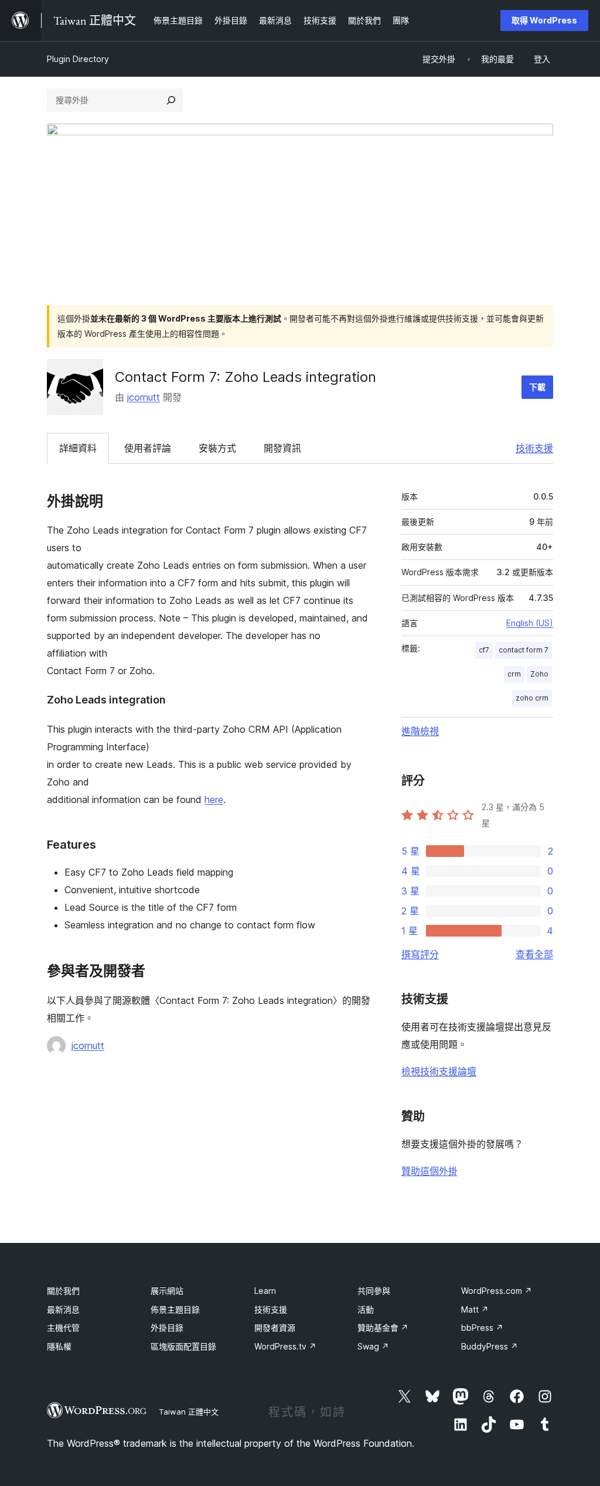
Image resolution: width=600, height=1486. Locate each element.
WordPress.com (496, 1291)
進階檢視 (420, 731)
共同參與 (373, 1291)
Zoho (539, 673)
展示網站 (167, 1291)
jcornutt (143, 397)
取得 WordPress (544, 20)
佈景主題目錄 (175, 1309)
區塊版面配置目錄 (183, 1346)
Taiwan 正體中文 (189, 1411)
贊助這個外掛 (429, 1171)
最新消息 (63, 1309)
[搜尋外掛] (171, 100)
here (213, 799)
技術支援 (534, 448)
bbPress (482, 1328)
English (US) (529, 623)
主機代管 (63, 1328)
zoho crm (532, 698)
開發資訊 (282, 448)
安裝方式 (217, 448)
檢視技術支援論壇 (438, 1071)
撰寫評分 (420, 954)
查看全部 (534, 954)
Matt (475, 1309)
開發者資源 (274, 1328)
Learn (265, 1291)
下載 (537, 387)
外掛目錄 (167, 1328)
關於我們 (63, 1291)
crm (514, 673)
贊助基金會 (382, 1328)
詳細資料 (78, 448)
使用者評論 (147, 448)
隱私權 (59, 1346)
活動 (365, 1309)
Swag (373, 1346)
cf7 (484, 649)
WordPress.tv (285, 1346)
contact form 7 (523, 649)
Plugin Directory (78, 59)
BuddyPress (489, 1346)
